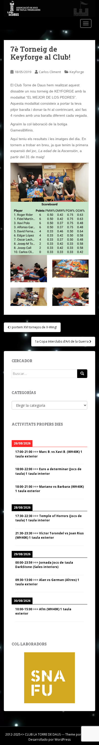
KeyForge (77, 72)
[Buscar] (82, 373)
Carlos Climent (50, 72)
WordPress (63, 739)
